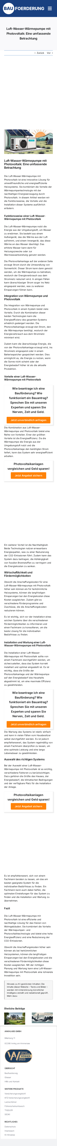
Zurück (40, 52)
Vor (49, 52)
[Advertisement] (28, 92)
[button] (6, 1019)
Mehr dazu (12, 996)
